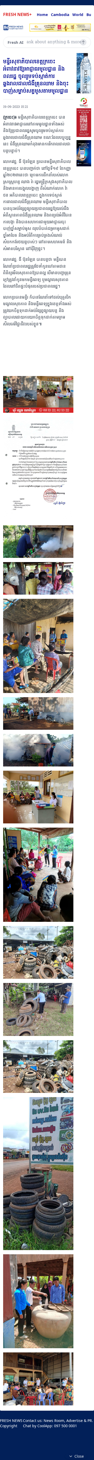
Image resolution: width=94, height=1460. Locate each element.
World (77, 14)
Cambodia (60, 14)
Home (42, 14)
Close (79, 1456)
